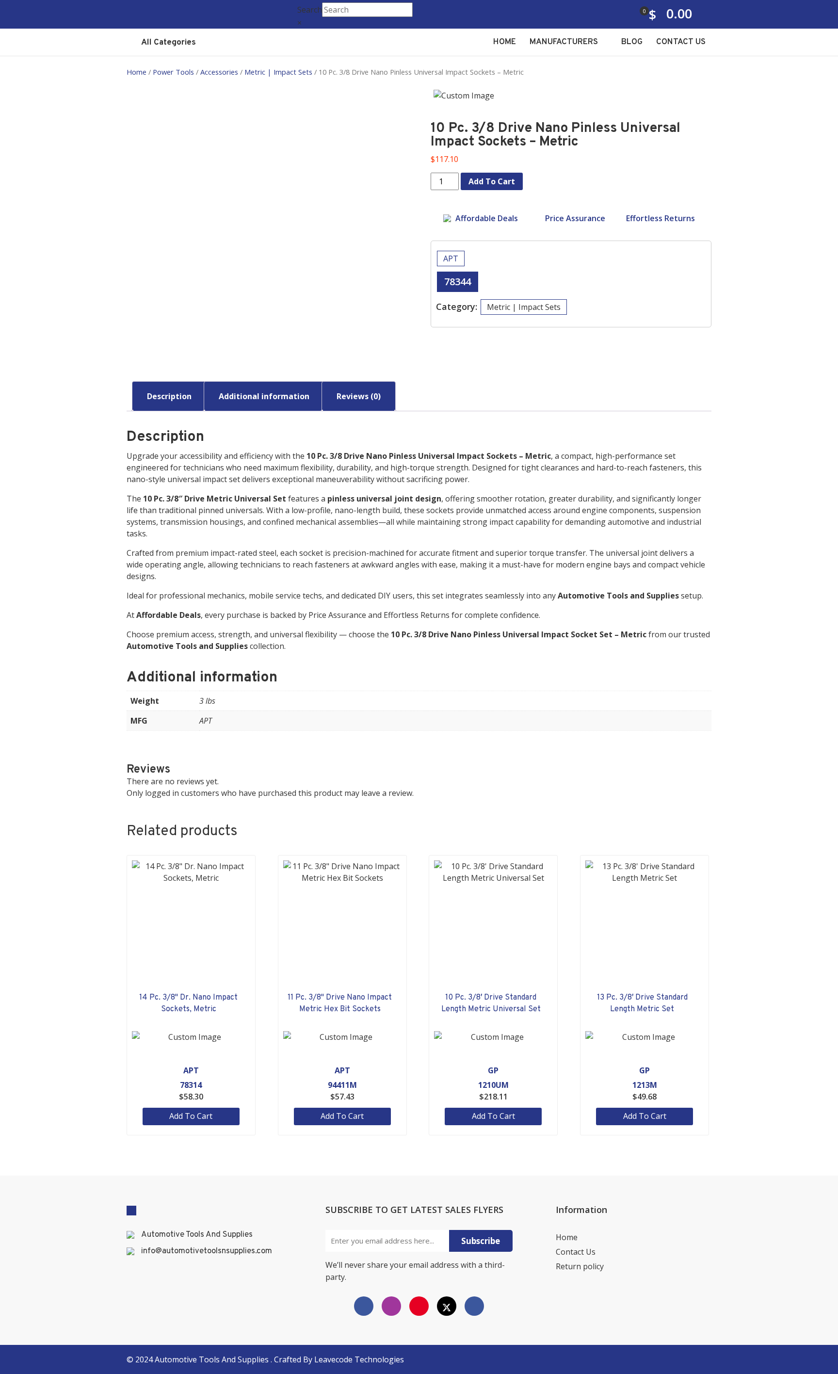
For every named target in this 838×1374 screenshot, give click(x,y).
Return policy (580, 1266)
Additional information (264, 396)
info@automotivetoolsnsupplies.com (206, 1251)
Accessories (219, 72)
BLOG (632, 42)
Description (169, 396)
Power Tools (173, 72)
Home (136, 72)
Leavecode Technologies (359, 1359)
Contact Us (576, 1251)
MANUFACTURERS (565, 42)
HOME (504, 42)
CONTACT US (681, 42)
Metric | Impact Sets (278, 72)
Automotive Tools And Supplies (197, 1234)
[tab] (169, 396)
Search (309, 9)
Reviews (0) (359, 396)
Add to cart (491, 181)
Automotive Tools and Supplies (213, 1359)
